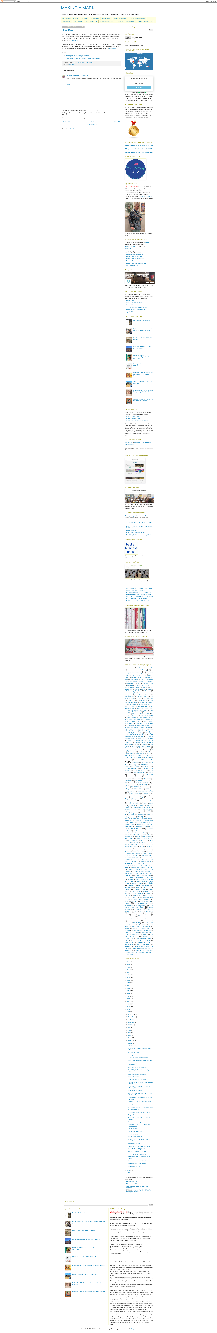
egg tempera (128, 826)
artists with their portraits (132, 795)
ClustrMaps (67, 30)
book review (146, 799)
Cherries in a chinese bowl (135, 1131)
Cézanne (141, 681)
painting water (136, 891)
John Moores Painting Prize (143, 695)
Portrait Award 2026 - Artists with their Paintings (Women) (143, 399)
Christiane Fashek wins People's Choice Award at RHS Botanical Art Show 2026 (139, 589)
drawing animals (135, 818)
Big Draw (148, 677)
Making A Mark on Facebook (134, 256)
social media (147, 930)
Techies (148, 746)
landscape (145, 857)
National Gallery (142, 706)
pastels (127, 895)
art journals (148, 777)
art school (138, 783)
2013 (128, 996)
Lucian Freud (143, 700)
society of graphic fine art (132, 932)
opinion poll (128, 887)
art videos (137, 789)
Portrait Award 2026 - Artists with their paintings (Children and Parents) (143, 374)
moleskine (130, 879)
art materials (147, 779)
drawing (140, 817)
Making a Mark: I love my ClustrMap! (77, 56)
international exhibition (133, 853)
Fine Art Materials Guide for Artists (136, 309)
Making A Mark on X (131, 261)
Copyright (139, 21)
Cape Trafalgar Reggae (134, 1045)
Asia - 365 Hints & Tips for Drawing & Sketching (137, 1187)
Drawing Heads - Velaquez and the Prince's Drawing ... (140, 1098)
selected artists (148, 923)
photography (133, 897)
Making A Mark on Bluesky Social (135, 258)
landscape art (128, 859)
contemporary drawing (131, 809)
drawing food (139, 820)
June (129, 1030)
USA (152, 750)
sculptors (127, 923)
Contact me (128, 248)
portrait (127, 903)
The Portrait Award (130, 748)
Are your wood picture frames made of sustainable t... (139, 1140)
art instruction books (135, 777)
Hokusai (150, 689)
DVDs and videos (149, 681)
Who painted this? (119, 21)
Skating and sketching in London (137, 1151)
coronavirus (143, 813)
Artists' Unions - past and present (135, 532)
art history (149, 775)
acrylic (139, 757)
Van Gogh (141, 752)
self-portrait (141, 925)
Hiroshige (137, 689)
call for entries (134, 803)
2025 (128, 964)
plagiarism (129, 899)
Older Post (117, 121)
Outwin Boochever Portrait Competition (137, 710)
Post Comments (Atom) (76, 129)
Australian (150, 674)
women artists (139, 950)
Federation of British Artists (144, 685)
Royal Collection (131, 717)
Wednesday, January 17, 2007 (81, 75)
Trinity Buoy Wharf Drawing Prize (133, 750)
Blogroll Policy (137, 442)
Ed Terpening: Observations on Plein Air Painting (139, 1118)
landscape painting (134, 863)
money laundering (141, 879)
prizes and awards (144, 915)
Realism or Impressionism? (135, 1136)
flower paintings (132, 840)
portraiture (138, 909)
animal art (128, 760)
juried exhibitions (133, 857)
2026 (128, 962)
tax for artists (136, 934)
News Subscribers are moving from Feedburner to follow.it (139, 527)
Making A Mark (130, 300)
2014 (128, 993)
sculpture (136, 923)
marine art (138, 875)
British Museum (134, 679)
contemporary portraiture (134, 811)
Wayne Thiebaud (139, 753)
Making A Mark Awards (146, 702)
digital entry (130, 817)
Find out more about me (132, 246)
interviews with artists (131, 855)
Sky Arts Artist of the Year (135, 734)
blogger (127, 799)
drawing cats (128, 820)
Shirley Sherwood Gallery (136, 733)
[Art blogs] (134, 138)
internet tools (147, 853)
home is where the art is (131, 846)
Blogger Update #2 (133, 1077)
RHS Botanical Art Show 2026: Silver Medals (139, 601)
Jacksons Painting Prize (131, 693)
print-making (149, 911)
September (131, 1022)
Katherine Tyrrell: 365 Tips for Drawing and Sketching (138, 1190)
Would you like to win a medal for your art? (143, 364)
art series (146, 783)
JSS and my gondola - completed (137, 1074)
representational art (130, 919)
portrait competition (141, 905)
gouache (127, 844)
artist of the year (130, 791)
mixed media (150, 877)
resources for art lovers (147, 919)
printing (129, 913)
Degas (139, 683)
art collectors (146, 766)
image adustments (139, 852)
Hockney (143, 689)
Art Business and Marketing (137, 670)
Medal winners (132, 704)
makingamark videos (141, 873)
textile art (145, 934)
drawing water (145, 822)
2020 (128, 977)
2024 (128, 967)
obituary (134, 883)
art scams (131, 783)
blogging (71, 64)
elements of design (141, 826)
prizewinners (129, 917)
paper (126, 893)
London (130, 700)
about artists (131, 757)
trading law (147, 936)
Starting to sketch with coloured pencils (139, 1102)
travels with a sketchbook (143, 938)
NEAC (133, 706)
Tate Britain (144, 744)
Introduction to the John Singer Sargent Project (139, 1157)
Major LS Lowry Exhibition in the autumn (142, 338)
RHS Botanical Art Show (138, 714)
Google (145, 687)
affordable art (148, 757)
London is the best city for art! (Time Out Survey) (142, 347)
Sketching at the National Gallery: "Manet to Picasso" (140, 1094)
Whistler (149, 753)
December (131, 1014)
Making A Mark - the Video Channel (136, 263)
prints (126, 915)
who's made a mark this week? (139, 947)
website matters (143, 944)
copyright (148, 811)
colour (141, 805)
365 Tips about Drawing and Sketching (137, 307)
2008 (128, 1009)
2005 (128, 1173)
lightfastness (135, 867)
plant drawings (138, 899)
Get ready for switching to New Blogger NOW (139, 1049)
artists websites (147, 793)
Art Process (150, 672)
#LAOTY (126, 668)
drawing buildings (146, 818)
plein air (133, 901)
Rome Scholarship (133, 716)
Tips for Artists (130, 312)
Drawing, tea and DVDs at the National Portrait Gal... (139, 1125)
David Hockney (130, 683)
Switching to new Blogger (135, 1122)
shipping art (146, 926)
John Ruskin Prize (129, 696)
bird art (149, 797)
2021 (128, 975)
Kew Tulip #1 (131, 1055)
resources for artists (134, 921)
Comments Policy (129, 442)
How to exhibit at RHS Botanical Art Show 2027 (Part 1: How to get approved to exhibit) (139, 595)
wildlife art (128, 950)
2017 (128, 985)
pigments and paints (147, 897)
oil (141, 883)
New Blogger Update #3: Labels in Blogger (140, 1060)
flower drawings (148, 838)
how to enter (129, 848)
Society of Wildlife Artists (146, 738)
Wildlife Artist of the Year (145, 755)
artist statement (142, 791)
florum (138, 838)
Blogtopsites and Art (134, 1143)
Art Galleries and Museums (139, 671)
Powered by (135, 92)
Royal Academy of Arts (146, 716)
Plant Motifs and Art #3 (135, 1090)
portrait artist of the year (142, 903)
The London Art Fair (133, 1109)
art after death (135, 762)
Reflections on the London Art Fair (137, 1067)
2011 (128, 1001)
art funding (139, 775)
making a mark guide (135, 869)
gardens (136, 842)
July (129, 1027)
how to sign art (148, 850)
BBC (128, 676)
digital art (150, 814)
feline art (136, 835)
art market (137, 779)
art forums (130, 775)
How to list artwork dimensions (142, 320)
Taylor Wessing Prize (137, 746)
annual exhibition (140, 760)
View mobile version (91, 124)
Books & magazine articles (106, 21)
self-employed (131, 925)
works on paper (129, 954)
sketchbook (145, 928)
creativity (131, 814)
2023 (128, 969)
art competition (130, 768)
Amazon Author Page (132, 265)
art (152, 759)
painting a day (140, 889)
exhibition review (141, 831)
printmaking (147, 913)
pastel (148, 893)
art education (140, 770)
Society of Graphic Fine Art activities (138, 1058)
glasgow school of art (146, 842)
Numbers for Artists (106, 18)
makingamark (128, 873)
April (129, 1035)
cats (145, 803)
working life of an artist (145, 952)
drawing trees (133, 822)
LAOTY (132, 698)
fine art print (147, 836)
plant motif (148, 899)
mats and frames (129, 877)
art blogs (133, 764)
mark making (147, 875)
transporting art (129, 938)
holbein (149, 844)
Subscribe (75, 18)
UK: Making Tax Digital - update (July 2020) (138, 535)
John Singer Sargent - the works (137, 1154)
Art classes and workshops (136, 674)
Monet (126, 706)
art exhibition (139, 773)
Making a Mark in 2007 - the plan (137, 1163)
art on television (141, 781)
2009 (128, 1006)
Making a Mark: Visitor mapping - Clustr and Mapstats (83, 58)
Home (92, 121)
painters (146, 887)
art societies (132, 785)
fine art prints (129, 838)
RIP (148, 714)
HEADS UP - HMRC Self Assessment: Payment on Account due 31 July (143, 356)
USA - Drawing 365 (131, 1184)
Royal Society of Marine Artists (144, 723)
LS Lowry (138, 698)
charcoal (132, 805)
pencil (145, 895)
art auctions (144, 762)
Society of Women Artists (136, 740)
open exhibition (144, 885)
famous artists (140, 833)
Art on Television (84, 18)
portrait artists (129, 905)
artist (147, 789)
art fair (151, 773)
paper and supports (137, 893)
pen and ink (137, 895)
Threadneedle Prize (144, 748)
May (129, 1032)
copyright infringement (131, 813)
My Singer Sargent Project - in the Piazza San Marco (140, 1082)
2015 (128, 991)
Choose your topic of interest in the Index (136, 516)
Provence (145, 712)
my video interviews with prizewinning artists (137, 420)
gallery (129, 842)
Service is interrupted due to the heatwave (142, 382)
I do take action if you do (145, 196)
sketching (127, 930)
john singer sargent (147, 855)
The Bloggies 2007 (133, 1052)
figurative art (128, 836)
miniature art (140, 877)
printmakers (138, 913)
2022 (128, 972)
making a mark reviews (142, 871)
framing (151, 840)
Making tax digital (131, 530)
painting (127, 889)
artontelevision (145, 795)
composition (147, 807)
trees (126, 940)
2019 (128, 980)
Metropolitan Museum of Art (145, 704)
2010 (128, 1004)
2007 (128, 1012)
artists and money (134, 793)
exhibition (133, 828)
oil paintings (132, 885)
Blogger (133, 1329)
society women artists (146, 932)
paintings (146, 891)
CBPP (142, 679)
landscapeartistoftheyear (130, 865)
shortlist (127, 928)
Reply (68, 84)
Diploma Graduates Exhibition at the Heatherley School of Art (142, 329)
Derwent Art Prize (148, 683)
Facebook (130, 685)
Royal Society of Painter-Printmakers (141, 727)
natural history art (142, 881)
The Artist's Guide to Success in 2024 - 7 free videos (139, 523)
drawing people (149, 820)
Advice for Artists (133, 1134)
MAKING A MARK (78, 7)
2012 (128, 998)
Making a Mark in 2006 (134, 1166)
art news (128, 781)
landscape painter (146, 861)
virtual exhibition (136, 940)
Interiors (147, 691)
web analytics (129, 944)
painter (138, 887)
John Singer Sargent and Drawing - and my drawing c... (139, 1063)
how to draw (150, 846)
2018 (128, 983)
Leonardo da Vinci (148, 698)
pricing (135, 911)
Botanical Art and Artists (91, 21)
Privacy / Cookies (148, 21)
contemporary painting (147, 809)
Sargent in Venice (133, 1128)
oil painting (149, 883)
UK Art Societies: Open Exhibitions (137, 18)
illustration (128, 852)
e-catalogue (149, 824)
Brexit (126, 679)
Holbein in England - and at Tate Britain (139, 1146)
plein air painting (146, 901)
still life (127, 934)
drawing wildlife (129, 824)
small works (137, 930)
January (130, 1043)
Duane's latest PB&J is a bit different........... (140, 1161)
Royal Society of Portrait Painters (135, 729)
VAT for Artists (131, 752)
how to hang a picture (141, 848)
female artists (147, 835)
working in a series (132, 952)
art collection (135, 766)
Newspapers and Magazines (145, 708)
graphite (134, 844)
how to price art (137, 850)
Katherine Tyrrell (142, 696)
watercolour (129, 942)
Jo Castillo (69, 75)
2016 (128, 988)
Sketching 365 (149, 733)
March (130, 1038)
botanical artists (147, 801)
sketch (134, 928)
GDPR (126, 687)
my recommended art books (133, 418)
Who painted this (130, 755)
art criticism (144, 768)
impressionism (149, 852)
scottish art (148, 921)
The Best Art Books (78, 21)
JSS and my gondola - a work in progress (139, 1112)
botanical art (130, 801)
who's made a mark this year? (141, 948)
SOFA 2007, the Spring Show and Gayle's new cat (140, 1070)
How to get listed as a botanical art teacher (139, 592)
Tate (136, 744)
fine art (138, 836)
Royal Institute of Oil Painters (133, 719)
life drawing (143, 865)
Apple (132, 668)
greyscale (143, 844)
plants (126, 901)
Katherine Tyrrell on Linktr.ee (134, 254)
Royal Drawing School (145, 717)
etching (151, 826)
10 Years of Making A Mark (132, 416)
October (130, 1019)
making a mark (147, 867)
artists (151, 791)
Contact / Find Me (66, 18)
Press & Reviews (130, 21)
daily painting (141, 814)
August (130, 1025)
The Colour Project (66, 21)
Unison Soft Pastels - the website (137, 1079)
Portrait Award (136, 712)
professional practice (145, 917)
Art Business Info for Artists (134, 302)
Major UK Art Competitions (120, 18)
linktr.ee (147, 242)
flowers (143, 840)
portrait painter (138, 907)
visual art (147, 940)
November (131, 1017)
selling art (135, 926)
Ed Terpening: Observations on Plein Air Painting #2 (139, 1087)
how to (142, 846)
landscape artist (139, 859)
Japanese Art (142, 693)
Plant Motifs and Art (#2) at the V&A (138, 1149)
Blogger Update (132, 1115)
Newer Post (66, 121)
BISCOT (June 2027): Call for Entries (136, 598)
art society (143, 785)
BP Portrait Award (138, 676)
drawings (139, 824)
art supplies (135, 787)
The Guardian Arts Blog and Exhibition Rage (140, 1107)
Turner (146, 750)
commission (137, 807)
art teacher (147, 787)
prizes (133, 915)
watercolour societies (144, 942)
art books (144, 764)
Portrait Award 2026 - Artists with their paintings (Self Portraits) (143, 391)
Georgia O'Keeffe (134, 687)
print (141, 911)
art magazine (128, 779)
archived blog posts (133, 422)
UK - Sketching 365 (131, 1181)
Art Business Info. (95, 18)
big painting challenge (137, 797)
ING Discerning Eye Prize (133, 691)
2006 (128, 1170)
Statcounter (74, 40)
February (130, 1040)
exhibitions (128, 833)
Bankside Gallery (136, 677)
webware (127, 946)
